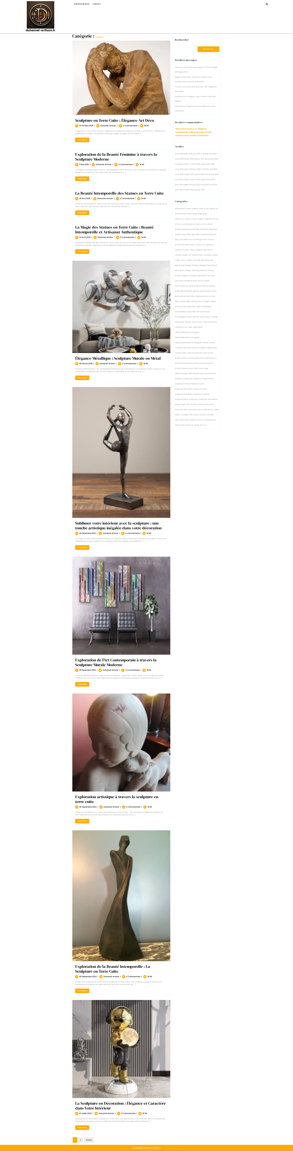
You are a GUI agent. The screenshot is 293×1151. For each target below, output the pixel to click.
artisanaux (213, 229)
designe (195, 265)
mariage (214, 317)
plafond (207, 358)
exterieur (193, 275)
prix (204, 363)
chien (200, 255)
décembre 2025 (211, 159)
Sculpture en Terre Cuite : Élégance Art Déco (114, 120)
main (201, 317)
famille (187, 280)
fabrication (201, 275)
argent (201, 219)
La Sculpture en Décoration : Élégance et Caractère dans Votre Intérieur (120, 1106)
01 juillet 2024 (85, 1113)
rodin (196, 368)
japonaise (191, 306)
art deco (197, 224)
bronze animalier (182, 244)
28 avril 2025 (84, 198)
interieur (178, 306)
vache (177, 425)
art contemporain (185, 224)
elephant (204, 270)
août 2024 (179, 184)
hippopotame (202, 296)
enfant (211, 270)
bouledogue (197, 239)
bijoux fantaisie (181, 239)
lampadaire (206, 306)
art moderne (207, 224)
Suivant (89, 1140)
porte (214, 358)
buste (192, 244)
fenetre (192, 286)
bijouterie (212, 234)
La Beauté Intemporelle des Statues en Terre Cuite (119, 193)
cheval (195, 255)
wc (205, 425)
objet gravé (198, 327)
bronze (211, 239)
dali (202, 260)
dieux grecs (180, 270)
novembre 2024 (181, 179)
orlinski (211, 342)
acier (201, 208)
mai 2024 (205, 184)
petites (178, 358)
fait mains (179, 280)
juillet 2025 (188, 169)
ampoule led (180, 213)
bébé (188, 234)
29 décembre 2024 (87, 533)
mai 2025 (205, 169)
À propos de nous (81, 4)
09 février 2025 (86, 363)
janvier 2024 (200, 190)
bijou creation (202, 234)
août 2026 (179, 154)
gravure (196, 291)
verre (183, 425)
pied (196, 358)
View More (83, 140)
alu (217, 208)
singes (183, 404)
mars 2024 (179, 190)
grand (183, 291)
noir (185, 327)
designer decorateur (208, 265)
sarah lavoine (210, 373)
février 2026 (189, 159)
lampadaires (180, 311)
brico (205, 239)
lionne (202, 311)
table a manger (181, 414)
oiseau (205, 342)
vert (201, 425)
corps (182, 260)
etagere (184, 275)
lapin (194, 311)
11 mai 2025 (84, 164)
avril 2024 (213, 184)
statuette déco (195, 409)
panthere (196, 347)
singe (177, 404)
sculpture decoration (184, 389)
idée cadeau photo (194, 301)
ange (195, 213)
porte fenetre (181, 363)
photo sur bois (188, 358)
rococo (190, 368)
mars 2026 (179, 159)
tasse (196, 414)
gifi (197, 286)
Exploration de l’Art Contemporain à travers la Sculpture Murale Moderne (116, 662)
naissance (179, 327)
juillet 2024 (188, 184)
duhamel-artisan (108, 125)
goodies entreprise (207, 286)
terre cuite (179, 420)
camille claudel (181, 255)
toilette (193, 420)
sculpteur (179, 378)
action (206, 208)
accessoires (180, 208)
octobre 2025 (194, 164)
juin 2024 (197, 184)
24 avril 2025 (85, 237)
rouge (205, 368)
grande (189, 291)
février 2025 (189, 174)
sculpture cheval (197, 384)
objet (190, 327)
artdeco (178, 229)
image (206, 301)
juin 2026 (196, 154)
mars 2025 (179, 174)
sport (195, 404)
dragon (188, 270)
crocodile (197, 260)
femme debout (181, 286)
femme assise (203, 280)
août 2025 (179, 169)
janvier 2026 (199, 159)
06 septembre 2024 (88, 807)
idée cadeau (180, 301)
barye (183, 234)
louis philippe (180, 317)
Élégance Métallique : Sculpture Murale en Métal (118, 358)
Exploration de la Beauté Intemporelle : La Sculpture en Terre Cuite (112, 969)
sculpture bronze (182, 384)
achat (188, 208)
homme (212, 296)
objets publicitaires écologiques (188, 342)
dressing (195, 270)
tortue (199, 420)
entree (178, 275)
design (188, 265)
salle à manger (181, 373)
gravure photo (206, 291)
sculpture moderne (201, 394)
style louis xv (208, 409)
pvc (212, 363)
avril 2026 (213, 154)
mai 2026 (204, 154)
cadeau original (195, 250)
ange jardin (202, 213)
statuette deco (181, 409)
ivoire (184, 306)
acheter (194, 208)
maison (207, 317)
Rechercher (182, 39)
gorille (177, 291)
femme (193, 280)
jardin (198, 306)
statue (201, 404)
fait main (211, 275)
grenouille (179, 296)
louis (208, 311)
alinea (212, 208)
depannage (180, 265)
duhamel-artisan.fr (40, 30)
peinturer (199, 353)
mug (205, 322)
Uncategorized (209, 420)
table (216, 409)
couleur (189, 260)
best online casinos (184, 129)
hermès (187, 296)
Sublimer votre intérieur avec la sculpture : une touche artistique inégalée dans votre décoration (118, 525)
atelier (177, 234)
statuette (208, 404)
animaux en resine (182, 219)
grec (215, 291)
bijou (194, 234)
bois (190, 239)
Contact (97, 4)
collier (177, 260)
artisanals (204, 229)
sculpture (197, 378)
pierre (201, 358)
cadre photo (207, 250)
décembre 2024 (212, 174)
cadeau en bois (181, 250)
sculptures (193, 399)
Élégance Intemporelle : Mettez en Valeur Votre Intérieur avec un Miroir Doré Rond (193, 132)
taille (191, 414)
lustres (196, 317)
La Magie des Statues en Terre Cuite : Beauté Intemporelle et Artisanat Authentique (114, 229)
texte (186, 420)
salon (201, 373)
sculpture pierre (181, 399)
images (213, 301)
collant (215, 255)
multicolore (212, 322)
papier (203, 347)
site (187, 404)
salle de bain (193, 373)
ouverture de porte (183, 347)
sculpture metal (200, 389)
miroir (200, 322)
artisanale (194, 229)
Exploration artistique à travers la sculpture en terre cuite (116, 799)
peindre (178, 353)
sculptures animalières (208, 399)
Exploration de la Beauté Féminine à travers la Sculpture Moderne (116, 157)
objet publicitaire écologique (187, 332)
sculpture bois (208, 378)
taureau (202, 414)
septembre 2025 (208, 164)
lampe (189, 311)
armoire (215, 219)
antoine (194, 219)
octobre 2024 (194, 179)
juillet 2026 (188, 154)
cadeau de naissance (204, 244)
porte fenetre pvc (195, 363)
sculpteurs (187, 378)
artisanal (186, 229)
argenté (208, 219)
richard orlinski (181, 368)
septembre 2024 (208, 179)
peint (184, 353)
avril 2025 (213, 169)
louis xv (189, 317)
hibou (193, 296)
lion (198, 311)
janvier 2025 (200, 174)
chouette (207, 255)
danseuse (209, 260)
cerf (190, 255)
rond (201, 368)
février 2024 (189, 190)
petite (210, 353)
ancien (189, 213)
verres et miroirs (192, 425)
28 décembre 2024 (87, 670)
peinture (190, 353)
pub (208, 363)
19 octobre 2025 (86, 125)
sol (191, 404)
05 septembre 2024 (88, 976)
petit (205, 353)
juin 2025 (197, 169)
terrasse (210, 414)
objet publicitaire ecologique (187, 337)
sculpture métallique (184, 394)
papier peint (211, 347)
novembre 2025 (181, 164)
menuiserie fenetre (183, 322)
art (176, 224)
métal (194, 322)
